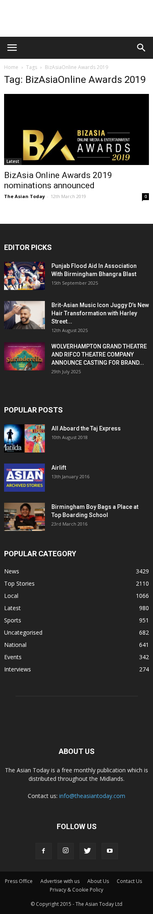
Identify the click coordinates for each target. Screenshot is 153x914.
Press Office (19, 881)
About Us (98, 881)
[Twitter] (88, 851)
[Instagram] (66, 851)
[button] (141, 48)
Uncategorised (23, 632)
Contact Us (129, 881)
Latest (13, 161)
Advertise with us (60, 881)
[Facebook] (43, 851)
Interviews (17, 669)
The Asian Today (24, 196)
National (15, 645)
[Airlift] (24, 478)
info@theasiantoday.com (92, 796)
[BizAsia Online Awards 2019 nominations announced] (76, 129)
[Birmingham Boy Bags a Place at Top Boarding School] (24, 517)
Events (13, 657)
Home (11, 67)
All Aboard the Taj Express (86, 428)
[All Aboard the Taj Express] (24, 438)
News (11, 571)
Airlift (58, 467)
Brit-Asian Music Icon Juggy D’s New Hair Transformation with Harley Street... (100, 313)
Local (11, 596)
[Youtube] (110, 851)
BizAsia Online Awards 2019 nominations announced (58, 180)
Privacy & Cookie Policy (76, 889)
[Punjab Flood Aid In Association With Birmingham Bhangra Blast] (24, 276)
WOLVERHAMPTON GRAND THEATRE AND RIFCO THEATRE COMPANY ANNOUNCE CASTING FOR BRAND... (99, 354)
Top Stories (19, 583)
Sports (12, 620)
